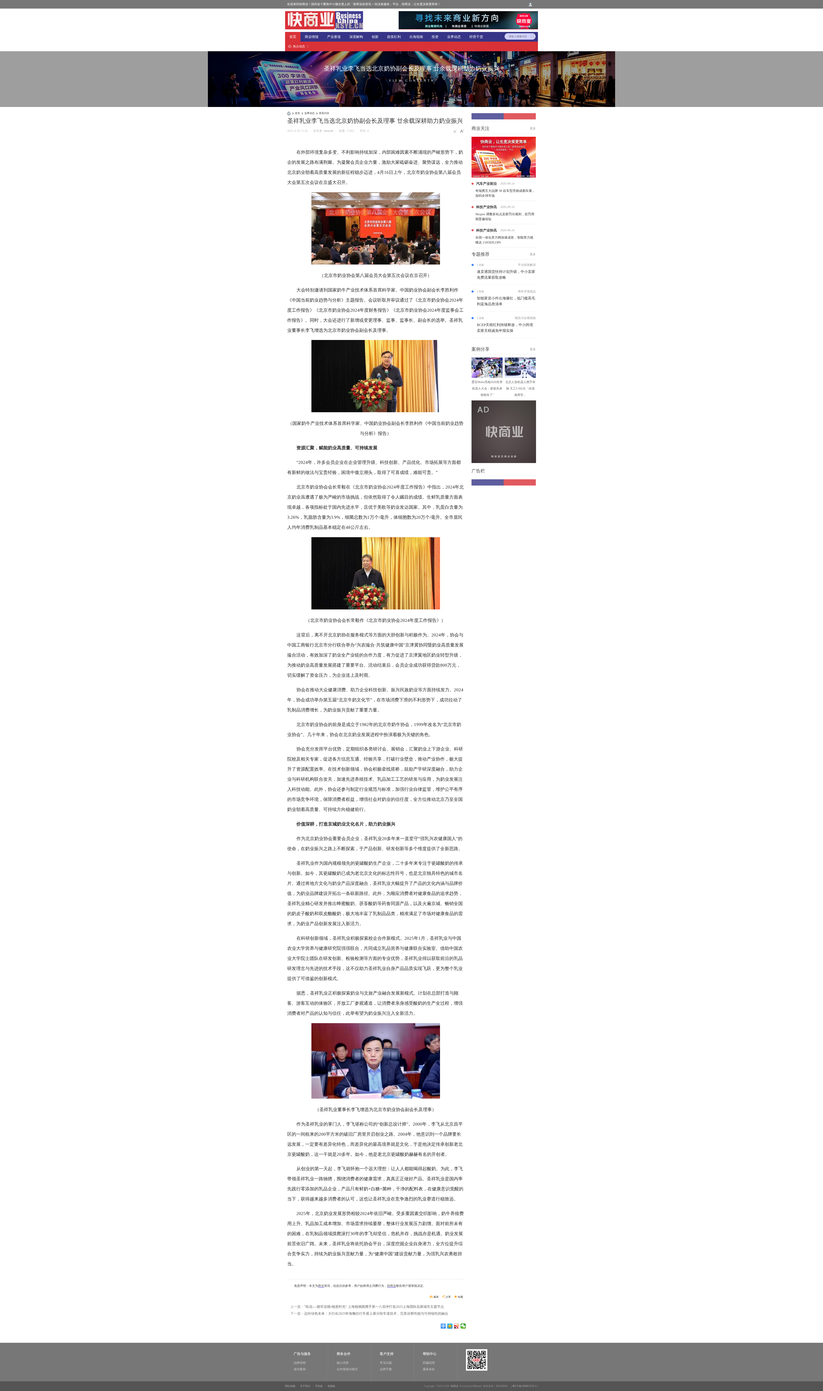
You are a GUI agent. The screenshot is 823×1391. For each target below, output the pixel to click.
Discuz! (478, 1386)
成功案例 (300, 1369)
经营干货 (476, 37)
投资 (435, 37)
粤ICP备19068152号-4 (524, 1386)
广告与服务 (302, 1354)
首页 (292, 37)
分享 (448, 1296)
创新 (375, 37)
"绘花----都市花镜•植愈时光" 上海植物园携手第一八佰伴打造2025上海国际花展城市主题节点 (374, 1306)
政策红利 (394, 37)
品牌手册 (386, 1369)
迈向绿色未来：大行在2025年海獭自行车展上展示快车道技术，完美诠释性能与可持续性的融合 (376, 1313)
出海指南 (416, 37)
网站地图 (290, 1386)
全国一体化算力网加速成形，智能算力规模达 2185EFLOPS (504, 240)
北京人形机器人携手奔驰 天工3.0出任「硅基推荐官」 (520, 388)
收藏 (460, 1296)
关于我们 (305, 1386)
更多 (533, 128)
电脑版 (331, 1386)
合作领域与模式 (347, 1369)
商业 (321, 1285)
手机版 (319, 1386)
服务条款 (429, 1369)
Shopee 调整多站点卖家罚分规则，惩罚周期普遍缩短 (504, 216)
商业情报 (311, 37)
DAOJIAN (502, 1386)
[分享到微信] (463, 1326)
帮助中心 (430, 1354)
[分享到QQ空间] (450, 1326)
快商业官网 (289, 113)
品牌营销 (300, 1362)
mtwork (328, 130)
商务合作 (343, 1354)
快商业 (391, 1285)
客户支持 (386, 1354)
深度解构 (356, 37)
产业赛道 (334, 37)
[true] (532, 36)
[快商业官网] (324, 19)
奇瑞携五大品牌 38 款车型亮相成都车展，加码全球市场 (505, 193)
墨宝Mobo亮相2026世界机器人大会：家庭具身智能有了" (487, 388)
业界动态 (454, 37)
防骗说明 (429, 1362)
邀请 (436, 1296)
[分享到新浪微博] (456, 1326)
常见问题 (386, 1362)
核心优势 (343, 1362)
